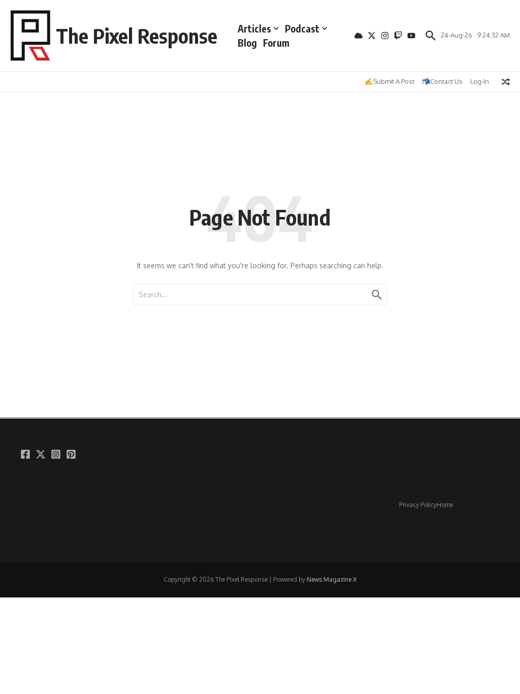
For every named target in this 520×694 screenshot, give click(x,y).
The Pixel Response (136, 35)
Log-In (479, 81)
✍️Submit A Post (389, 81)
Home (445, 505)
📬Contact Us (442, 81)
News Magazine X (331, 579)
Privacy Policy (418, 505)
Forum (276, 43)
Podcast (302, 28)
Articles (254, 28)
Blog (247, 43)
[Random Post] (506, 82)
